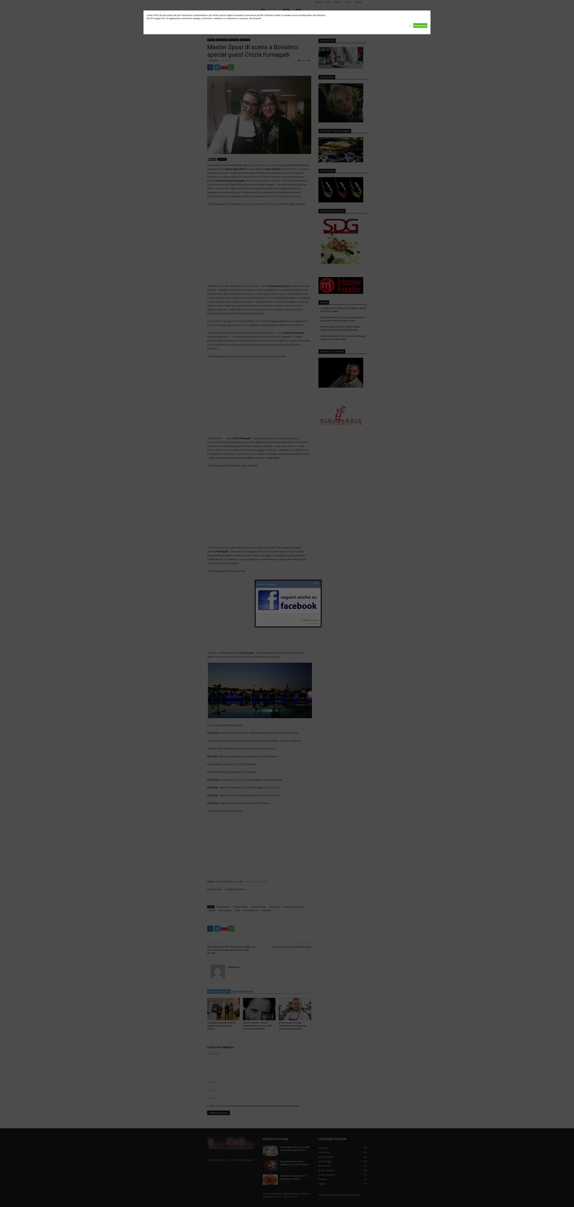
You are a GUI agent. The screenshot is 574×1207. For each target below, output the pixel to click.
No (410, 26)
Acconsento (420, 25)
